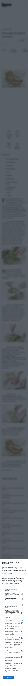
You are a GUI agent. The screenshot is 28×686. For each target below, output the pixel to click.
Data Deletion (5, 683)
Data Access (14, 683)
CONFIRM (8, 677)
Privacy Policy (22, 683)
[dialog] (14, 622)
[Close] (24, 562)
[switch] (22, 594)
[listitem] (14, 590)
